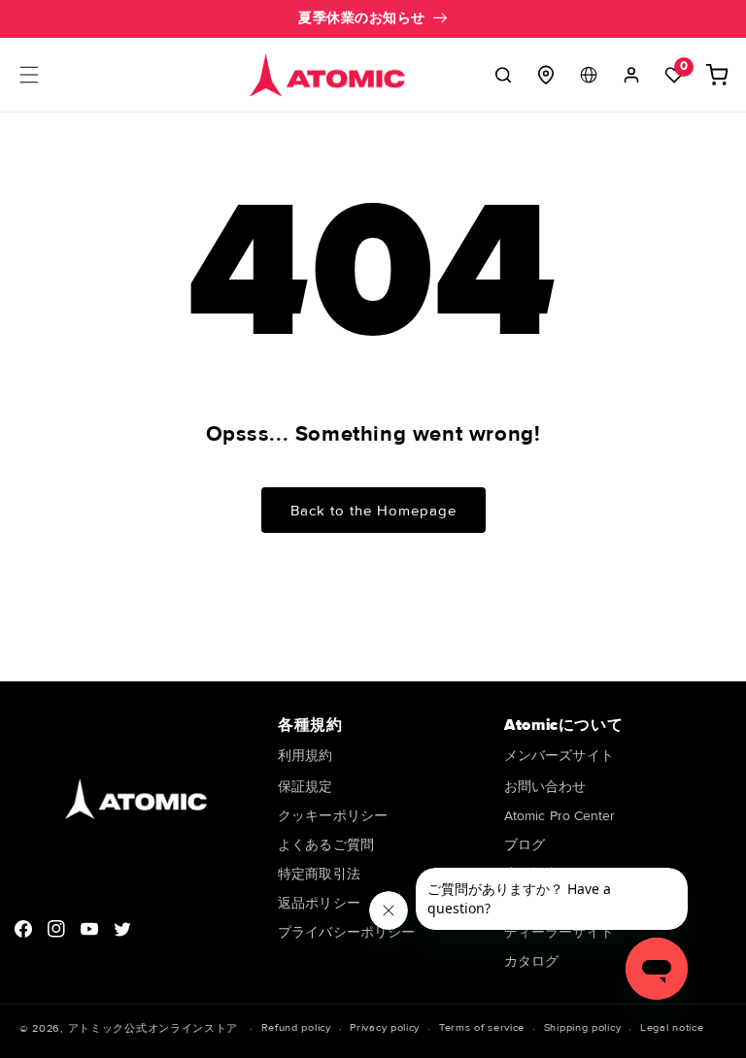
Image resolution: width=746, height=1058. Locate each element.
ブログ (524, 845)
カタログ (531, 961)
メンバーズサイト (559, 756)
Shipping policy (583, 1027)
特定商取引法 (318, 874)
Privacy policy (385, 1027)
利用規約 (305, 756)
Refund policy (296, 1027)
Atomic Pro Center (559, 816)
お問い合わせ (545, 786)
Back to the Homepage (373, 510)
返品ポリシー (318, 903)
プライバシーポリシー (346, 932)
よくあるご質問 (326, 845)
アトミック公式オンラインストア (153, 1028)
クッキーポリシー (333, 816)
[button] (29, 74)
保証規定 (305, 786)
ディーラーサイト (559, 932)
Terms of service (482, 1027)
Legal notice (671, 1027)
